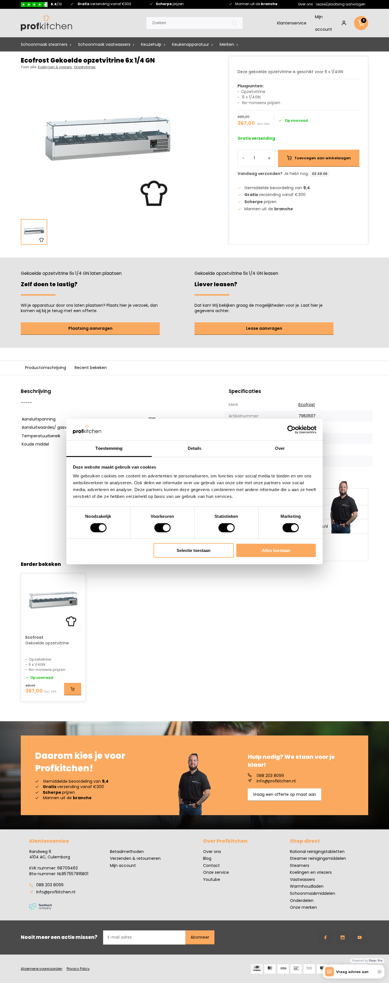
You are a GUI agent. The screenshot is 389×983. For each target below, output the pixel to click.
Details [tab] (195, 448)
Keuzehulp (151, 44)
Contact (211, 865)
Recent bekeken (91, 367)
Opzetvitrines (85, 67)
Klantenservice (291, 23)
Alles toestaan (276, 550)
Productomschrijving (45, 367)
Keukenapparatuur (190, 44)
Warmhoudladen (307, 886)
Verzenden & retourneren (135, 858)
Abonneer (200, 937)
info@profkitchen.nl (276, 781)
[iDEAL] (257, 969)
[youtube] (360, 937)
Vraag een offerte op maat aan (284, 794)
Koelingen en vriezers (311, 872)
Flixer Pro (375, 961)
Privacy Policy (78, 968)
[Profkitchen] (46, 23)
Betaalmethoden (127, 851)
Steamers (299, 865)
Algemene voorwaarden (41, 968)
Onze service (216, 872)
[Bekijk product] (72, 689)
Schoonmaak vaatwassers (104, 44)
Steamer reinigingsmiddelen (318, 858)
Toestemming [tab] (108, 448)
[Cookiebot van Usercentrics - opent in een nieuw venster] (291, 429)
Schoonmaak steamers (44, 44)
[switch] (162, 527)
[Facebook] (325, 937)
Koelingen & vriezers (55, 67)
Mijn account (323, 23)
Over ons (305, 3)
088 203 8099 (270, 775)
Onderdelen (302, 900)
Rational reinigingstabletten (317, 851)
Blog (207, 858)
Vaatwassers (302, 879)
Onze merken (303, 907)
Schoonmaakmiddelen (312, 893)
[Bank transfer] (309, 969)
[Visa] (283, 969)
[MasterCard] (270, 969)
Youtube (211, 879)
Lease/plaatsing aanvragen (340, 3)
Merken (227, 44)
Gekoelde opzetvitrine (47, 643)
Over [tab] (280, 448)
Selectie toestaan (193, 550)
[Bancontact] (296, 969)
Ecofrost (306, 404)
